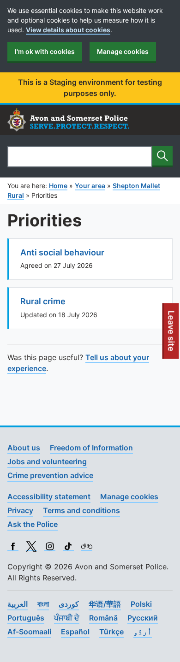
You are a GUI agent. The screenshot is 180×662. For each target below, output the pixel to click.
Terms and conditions (81, 510)
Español (75, 631)
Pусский (142, 617)
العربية (17, 604)
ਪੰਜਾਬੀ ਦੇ (66, 617)
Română (103, 617)
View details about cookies (68, 30)
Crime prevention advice (50, 475)
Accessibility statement (48, 496)
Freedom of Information (91, 447)
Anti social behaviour (62, 252)
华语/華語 (105, 604)
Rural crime (43, 301)
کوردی (69, 604)
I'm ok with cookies (45, 51)
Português (25, 617)
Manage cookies (123, 51)
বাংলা (43, 604)
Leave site (172, 334)
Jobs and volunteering (47, 461)
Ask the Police (32, 524)
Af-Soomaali (29, 631)
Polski (141, 604)
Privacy (20, 510)
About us (23, 447)
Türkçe (111, 631)
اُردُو (142, 631)
